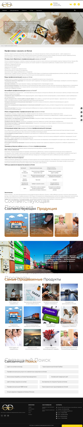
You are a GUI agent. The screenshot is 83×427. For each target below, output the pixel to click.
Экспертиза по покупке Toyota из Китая (54, 382)
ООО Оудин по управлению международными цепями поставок (51, 73)
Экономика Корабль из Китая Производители (21, 377)
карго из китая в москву (14, 366)
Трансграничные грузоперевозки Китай (55, 387)
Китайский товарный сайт (59, 377)
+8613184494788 (57, 5)
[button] (76, 225)
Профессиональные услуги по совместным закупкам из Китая (27, 371)
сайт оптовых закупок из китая (16, 382)
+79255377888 (56, 4)
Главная (2, 45)
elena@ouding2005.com (67, 411)
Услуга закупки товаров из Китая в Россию (20, 392)
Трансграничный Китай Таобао (53, 366)
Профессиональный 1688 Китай (17, 387)
